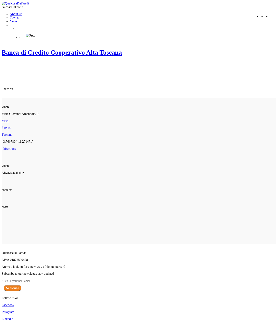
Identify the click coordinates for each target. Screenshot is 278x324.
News (13, 21)
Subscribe (12, 288)
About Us (16, 14)
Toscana (7, 134)
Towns (14, 17)
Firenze (6, 127)
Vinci (5, 120)
